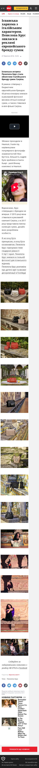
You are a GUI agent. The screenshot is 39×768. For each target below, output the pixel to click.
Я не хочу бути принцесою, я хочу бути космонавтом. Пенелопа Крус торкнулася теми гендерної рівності (13, 244)
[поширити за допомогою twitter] (9, 63)
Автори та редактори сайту (28, 765)
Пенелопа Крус (12, 679)
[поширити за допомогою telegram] (15, 63)
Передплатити (21, 8)
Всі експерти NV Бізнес (9, 765)
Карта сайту (15, 759)
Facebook (23, 668)
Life (3, 14)
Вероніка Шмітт (14, 675)
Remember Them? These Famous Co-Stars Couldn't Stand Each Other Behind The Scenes (22, 708)
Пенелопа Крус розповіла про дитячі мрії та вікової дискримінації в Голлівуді (14, 269)
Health (22, 14)
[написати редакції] (20, 63)
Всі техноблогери (31, 762)
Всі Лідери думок (7, 762)
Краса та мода (13, 14)
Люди (29, 14)
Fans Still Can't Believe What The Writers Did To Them (22, 732)
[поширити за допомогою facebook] (4, 63)
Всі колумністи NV (31, 759)
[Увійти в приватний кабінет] (30, 8)
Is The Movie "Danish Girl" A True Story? (22, 722)
